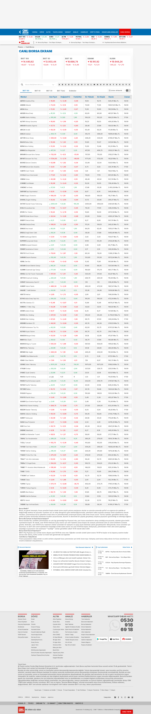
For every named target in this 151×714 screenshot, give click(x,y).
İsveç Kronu (35, 642)
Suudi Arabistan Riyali (38, 632)
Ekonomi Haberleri (25, 547)
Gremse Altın (57, 645)
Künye (60, 690)
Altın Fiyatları (57, 619)
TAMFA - (118, 573)
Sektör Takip (69, 634)
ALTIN (56, 616)
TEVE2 (30, 703)
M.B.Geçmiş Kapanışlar (38, 650)
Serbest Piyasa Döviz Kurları (40, 655)
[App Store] (114, 639)
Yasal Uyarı (37, 690)
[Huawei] (127, 639)
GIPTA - (118, 552)
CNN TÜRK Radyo (65, 703)
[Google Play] (102, 639)
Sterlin (33, 624)
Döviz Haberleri (86, 627)
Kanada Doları (35, 629)
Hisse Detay (69, 619)
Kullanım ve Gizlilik (50, 690)
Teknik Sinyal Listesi (71, 640)
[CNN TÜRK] (21, 709)
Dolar (33, 619)
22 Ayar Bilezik (57, 637)
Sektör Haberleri (86, 640)
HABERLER (86, 616)
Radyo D (79, 703)
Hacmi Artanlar (23, 632)
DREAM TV (40, 703)
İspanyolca (35, 697)
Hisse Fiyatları (22, 621)
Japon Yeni (34, 645)
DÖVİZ (34, 616)
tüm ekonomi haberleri (83, 547)
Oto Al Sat (68, 642)
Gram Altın (56, 621)
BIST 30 (68, 58)
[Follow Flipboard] (132, 697)
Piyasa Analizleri (86, 645)
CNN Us (20, 697)
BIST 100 (25, 58)
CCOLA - (118, 562)
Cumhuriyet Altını (58, 629)
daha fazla (126, 547)
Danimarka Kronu (36, 640)
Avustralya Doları (36, 634)
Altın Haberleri (85, 632)
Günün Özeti (22, 619)
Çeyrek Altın (57, 624)
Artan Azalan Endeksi (72, 637)
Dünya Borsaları (23, 637)
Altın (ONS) (56, 634)
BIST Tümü (61, 91)
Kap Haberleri (85, 637)
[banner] (26, 32)
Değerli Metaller (58, 658)
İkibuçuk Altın (57, 647)
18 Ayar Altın (57, 640)
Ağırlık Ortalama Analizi (72, 627)
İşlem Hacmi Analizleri (72, 629)
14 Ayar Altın (57, 642)
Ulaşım (113, 690)
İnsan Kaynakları (69, 690)
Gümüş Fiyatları (58, 655)
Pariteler (34, 647)
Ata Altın (56, 632)
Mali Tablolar (69, 624)
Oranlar (67, 621)
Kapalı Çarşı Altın (58, 652)
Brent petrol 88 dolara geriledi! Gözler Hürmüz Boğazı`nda (73, 567)
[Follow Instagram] (125, 697)
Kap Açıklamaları (102, 547)
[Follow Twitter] (122, 697)
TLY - (118, 568)
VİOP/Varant (22, 634)
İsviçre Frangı (35, 627)
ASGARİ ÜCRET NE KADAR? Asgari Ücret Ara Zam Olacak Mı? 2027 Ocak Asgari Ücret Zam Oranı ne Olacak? (90, 564)
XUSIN (112, 58)
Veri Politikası (81, 690)
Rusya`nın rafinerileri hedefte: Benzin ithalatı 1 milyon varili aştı (75, 561)
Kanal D (21, 703)
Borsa (21, 616)
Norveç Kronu (35, 637)
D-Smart (52, 703)
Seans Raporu (85, 642)
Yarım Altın (56, 627)
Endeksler (72, 91)
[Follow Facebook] (118, 697)
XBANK (90, 58)
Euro (32, 621)
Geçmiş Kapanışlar (24, 624)
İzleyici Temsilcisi (93, 690)
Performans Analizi (71, 632)
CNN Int (27, 697)
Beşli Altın (56, 650)
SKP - (118, 557)
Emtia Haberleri (86, 629)
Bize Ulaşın (105, 690)
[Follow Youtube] (129, 697)
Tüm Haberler (85, 619)
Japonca (50, 697)
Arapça (43, 697)
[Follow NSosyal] (115, 697)
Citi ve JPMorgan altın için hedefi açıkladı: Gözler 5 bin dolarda (75, 558)
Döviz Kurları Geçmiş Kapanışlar (41, 652)
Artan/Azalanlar (23, 629)
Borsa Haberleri (86, 624)
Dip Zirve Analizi (70, 645)
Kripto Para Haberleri (88, 634)
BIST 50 (46, 58)
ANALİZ (69, 616)
